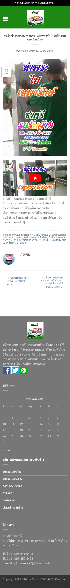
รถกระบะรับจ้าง (12, 471)
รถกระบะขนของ (12, 478)
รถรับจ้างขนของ (42, 234)
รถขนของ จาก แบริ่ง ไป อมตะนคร (18, 280)
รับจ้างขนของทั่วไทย (35, 237)
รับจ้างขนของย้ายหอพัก (52, 240)
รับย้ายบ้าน (9, 493)
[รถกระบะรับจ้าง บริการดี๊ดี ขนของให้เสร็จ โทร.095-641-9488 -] (35, 17)
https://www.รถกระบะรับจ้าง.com (44, 579)
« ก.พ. (7, 450)
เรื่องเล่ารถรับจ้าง (13, 507)
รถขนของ (9, 500)
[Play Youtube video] (35, 178)
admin (50, 50)
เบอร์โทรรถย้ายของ (14, 242)
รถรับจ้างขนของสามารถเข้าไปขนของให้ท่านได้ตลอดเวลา (52, 282)
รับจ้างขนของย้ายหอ (26, 240)
